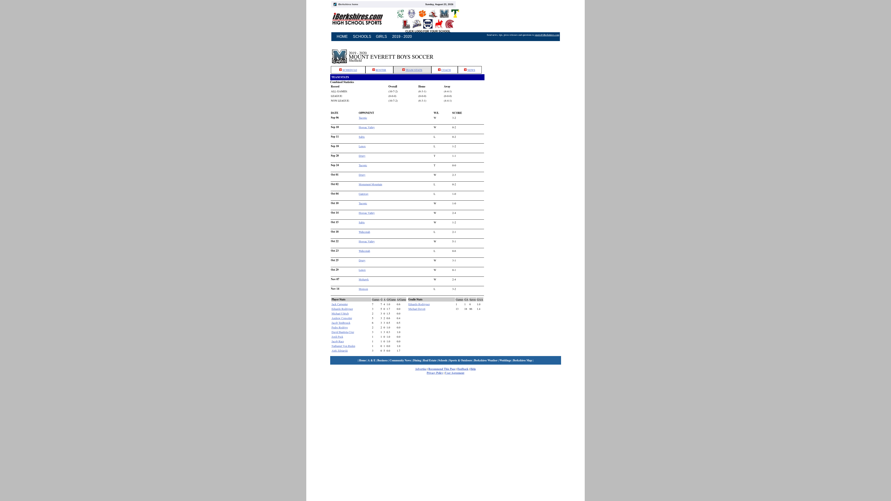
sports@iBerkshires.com (547, 34)
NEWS (471, 70)
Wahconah (364, 232)
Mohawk (364, 279)
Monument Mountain (370, 184)
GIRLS (381, 37)
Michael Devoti (416, 309)
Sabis (362, 136)
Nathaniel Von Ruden (343, 346)
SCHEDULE (349, 70)
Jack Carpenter (340, 304)
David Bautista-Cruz (343, 332)
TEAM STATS (414, 70)
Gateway (363, 194)
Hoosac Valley (367, 127)
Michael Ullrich (340, 313)
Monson (363, 289)
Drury (362, 155)
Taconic (363, 117)
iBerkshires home (348, 4)
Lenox (362, 146)
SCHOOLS (362, 37)
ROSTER (381, 70)
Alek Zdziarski (340, 350)
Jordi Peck (337, 336)
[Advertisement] (523, 54)
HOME (342, 37)
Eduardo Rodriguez (342, 309)
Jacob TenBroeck (341, 322)
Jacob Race (338, 341)
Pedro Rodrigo (340, 327)
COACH (446, 70)
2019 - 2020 (402, 37)
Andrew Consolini (342, 318)
